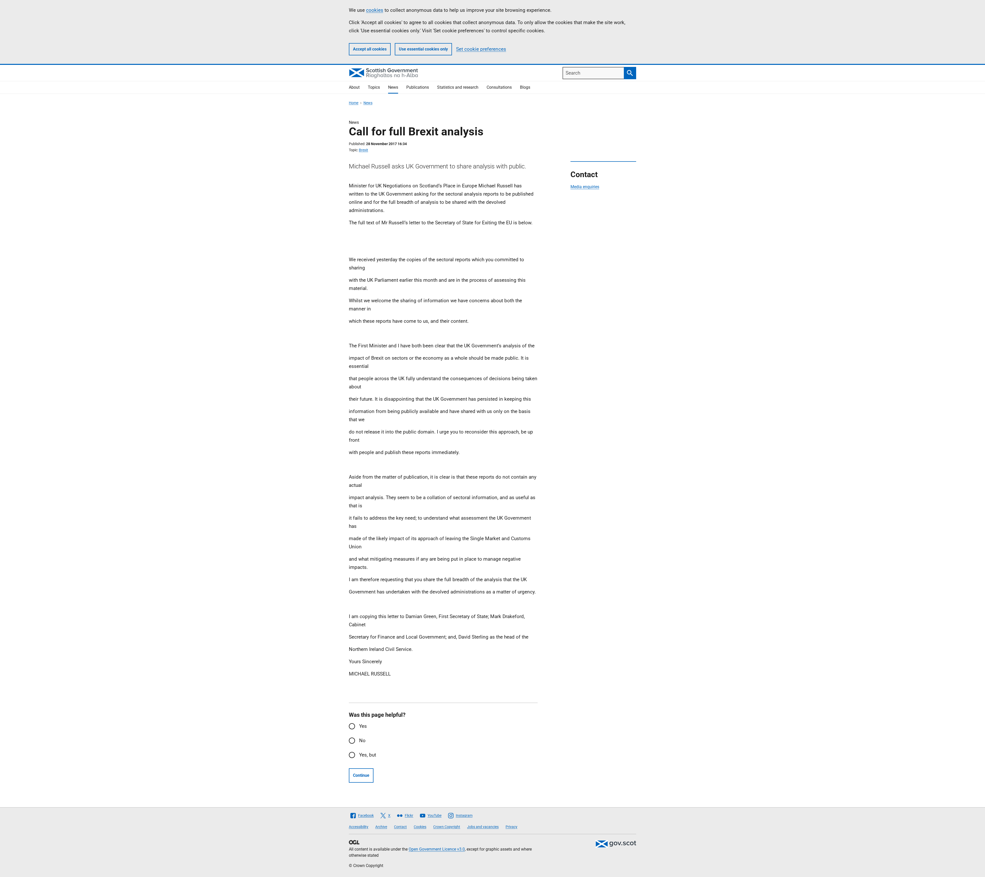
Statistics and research (457, 87)
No (362, 740)
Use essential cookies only (423, 49)
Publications (417, 87)
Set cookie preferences (481, 49)
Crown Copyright (446, 827)
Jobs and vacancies (483, 827)
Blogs (525, 87)
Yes (363, 726)
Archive (381, 827)
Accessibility (358, 827)
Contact (400, 827)
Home (353, 103)
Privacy (511, 827)
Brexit (363, 150)
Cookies (420, 827)
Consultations (499, 87)
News (393, 87)
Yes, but (367, 755)
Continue (361, 775)
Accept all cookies (370, 49)
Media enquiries (584, 186)
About (354, 87)
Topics (374, 87)
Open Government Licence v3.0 (437, 849)
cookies (374, 10)
